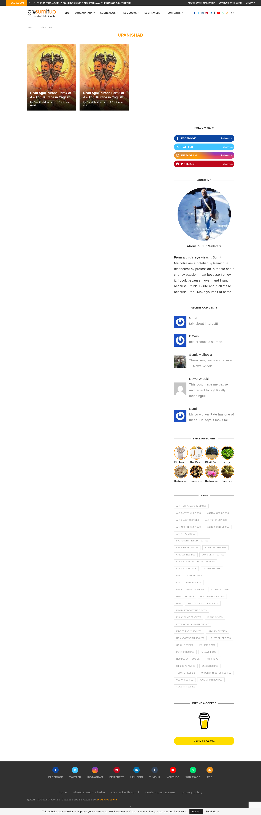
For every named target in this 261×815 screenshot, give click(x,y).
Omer (193, 318)
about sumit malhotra (201, 3)
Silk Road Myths (185, 666)
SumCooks (130, 13)
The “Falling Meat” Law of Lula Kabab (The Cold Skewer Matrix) (78, 3)
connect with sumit (230, 3)
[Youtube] (218, 13)
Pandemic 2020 (207, 645)
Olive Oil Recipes (221, 638)
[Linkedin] (211, 13)
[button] (30, 3)
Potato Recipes (185, 652)
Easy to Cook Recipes (189, 575)
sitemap (250, 3)
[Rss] (227, 13)
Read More (212, 811)
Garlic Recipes (185, 596)
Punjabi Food (208, 652)
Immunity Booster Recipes (202, 603)
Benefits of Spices (187, 548)
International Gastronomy (192, 624)
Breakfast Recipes (215, 548)
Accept (196, 811)
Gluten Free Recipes (212, 596)
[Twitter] (198, 13)
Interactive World (106, 799)
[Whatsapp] (223, 13)
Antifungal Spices (216, 520)
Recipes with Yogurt (188, 659)
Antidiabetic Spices (187, 520)
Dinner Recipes (212, 569)
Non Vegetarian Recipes (190, 638)
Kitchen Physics (217, 631)
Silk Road (213, 659)
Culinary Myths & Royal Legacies (195, 562)
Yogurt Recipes (185, 687)
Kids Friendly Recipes (189, 631)
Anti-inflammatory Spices (191, 506)
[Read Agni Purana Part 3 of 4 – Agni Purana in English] (104, 77)
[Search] (232, 13)
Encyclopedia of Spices (190, 589)
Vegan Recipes (184, 680)
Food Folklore (220, 589)
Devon (194, 336)
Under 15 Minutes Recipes (216, 673)
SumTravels (152, 13)
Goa (178, 603)
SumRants (174, 13)
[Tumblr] (215, 13)
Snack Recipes (210, 666)
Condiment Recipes (213, 555)
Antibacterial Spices (188, 513)
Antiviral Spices (185, 534)
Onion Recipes (184, 645)
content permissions (160, 792)
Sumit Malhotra (43, 102)
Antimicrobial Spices (188, 527)
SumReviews (108, 13)
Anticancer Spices (218, 513)
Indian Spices (215, 617)
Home (66, 13)
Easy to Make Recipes (188, 582)
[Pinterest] (206, 13)
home (63, 792)
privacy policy (192, 792)
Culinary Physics (186, 569)
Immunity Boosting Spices (191, 610)
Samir (193, 409)
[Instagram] (203, 13)
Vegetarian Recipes (211, 680)
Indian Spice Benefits (188, 617)
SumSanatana (84, 13)
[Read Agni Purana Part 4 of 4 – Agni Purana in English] (51, 77)
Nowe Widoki (199, 379)
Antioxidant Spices (218, 527)
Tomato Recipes (185, 673)
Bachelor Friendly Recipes (192, 541)
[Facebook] (194, 13)
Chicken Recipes (185, 555)
